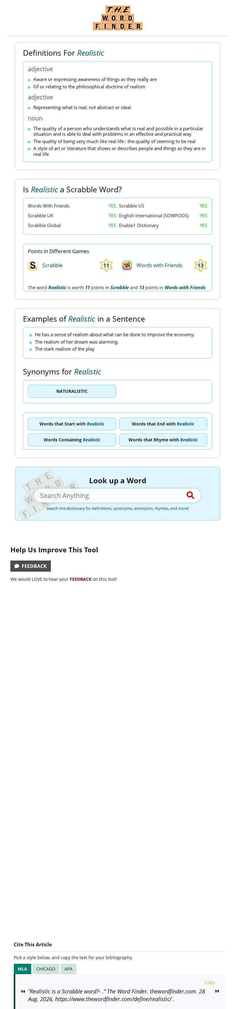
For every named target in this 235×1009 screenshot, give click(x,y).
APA (69, 969)
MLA (22, 969)
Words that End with (163, 424)
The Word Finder (117, 18)
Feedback (33, 566)
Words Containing (72, 440)
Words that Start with (71, 424)
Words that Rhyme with (163, 440)
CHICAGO (45, 969)
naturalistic (72, 391)
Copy (210, 982)
